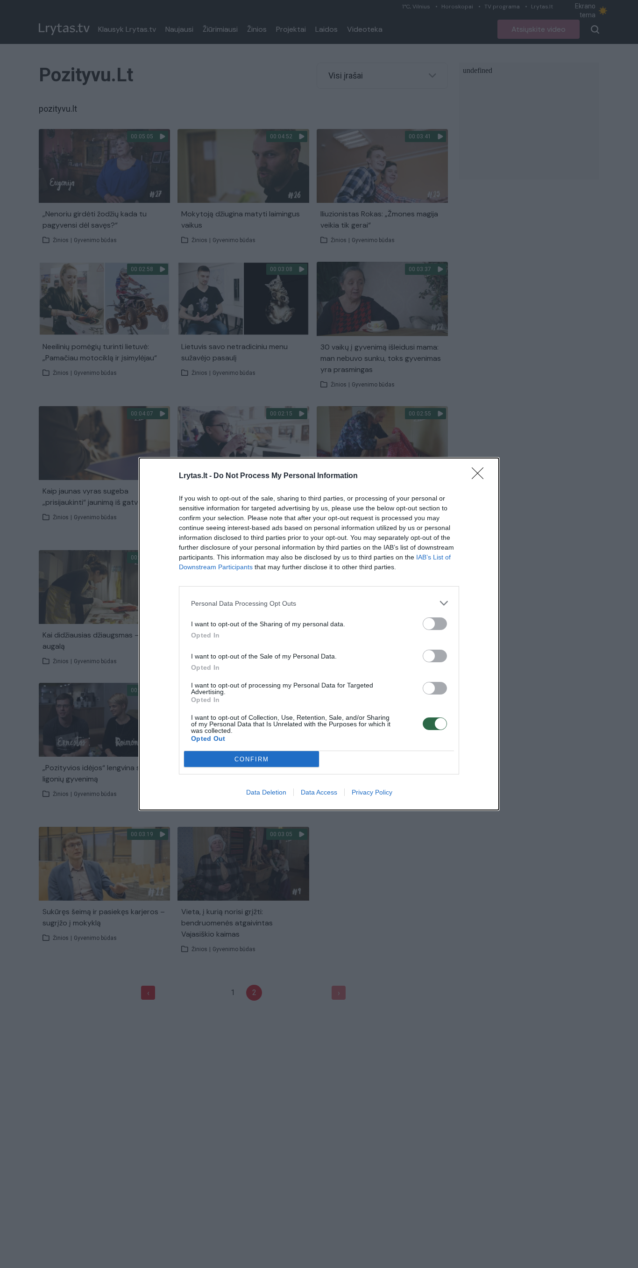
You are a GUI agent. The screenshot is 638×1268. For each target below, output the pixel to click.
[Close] (480, 476)
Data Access (319, 792)
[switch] (435, 623)
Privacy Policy (372, 792)
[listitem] (319, 603)
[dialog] (319, 634)
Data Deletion (266, 792)
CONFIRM (251, 759)
